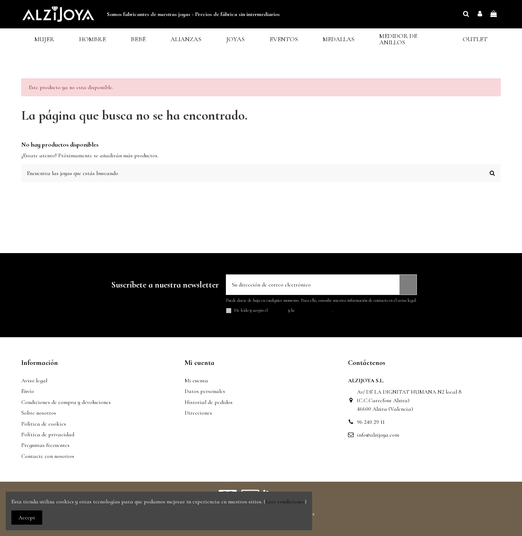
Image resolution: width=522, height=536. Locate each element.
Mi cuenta (196, 380)
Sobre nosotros (38, 412)
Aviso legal (34, 380)
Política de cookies (43, 423)
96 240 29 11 (371, 422)
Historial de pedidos (209, 402)
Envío (27, 391)
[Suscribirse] (408, 285)
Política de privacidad (47, 434)
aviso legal (278, 310)
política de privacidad (313, 310)
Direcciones (198, 412)
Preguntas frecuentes (45, 445)
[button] (44, 39)
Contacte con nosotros (47, 456)
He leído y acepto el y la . (283, 310)
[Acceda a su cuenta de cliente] (480, 14)
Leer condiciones (285, 501)
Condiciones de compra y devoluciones (66, 402)
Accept (26, 517)
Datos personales (205, 391)
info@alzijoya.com (378, 434)
